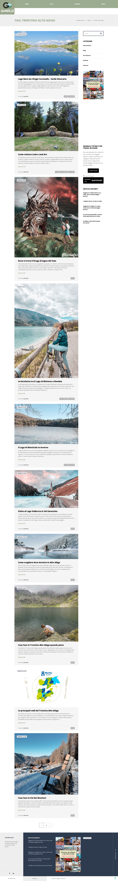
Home (27, 4)
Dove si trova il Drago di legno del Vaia (37, 260)
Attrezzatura (87, 45)
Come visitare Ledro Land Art (32, 154)
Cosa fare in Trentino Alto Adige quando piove (41, 645)
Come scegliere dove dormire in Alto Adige (39, 562)
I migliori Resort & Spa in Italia (92, 201)
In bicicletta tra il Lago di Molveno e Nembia (40, 381)
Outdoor (71, 96)
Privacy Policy (88, 838)
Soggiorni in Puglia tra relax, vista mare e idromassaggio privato (92, 207)
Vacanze (77, 4)
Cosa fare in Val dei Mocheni (32, 798)
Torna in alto (115, 854)
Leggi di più (21, 91)
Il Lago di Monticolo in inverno (33, 447)
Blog (51, 4)
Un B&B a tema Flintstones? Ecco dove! (91, 222)
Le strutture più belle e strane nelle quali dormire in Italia (92, 215)
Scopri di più (93, 170)
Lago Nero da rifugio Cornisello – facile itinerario (42, 79)
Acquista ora (88, 180)
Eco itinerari (63, 172)
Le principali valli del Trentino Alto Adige (38, 710)
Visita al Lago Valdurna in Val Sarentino (37, 511)
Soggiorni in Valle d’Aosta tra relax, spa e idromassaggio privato (92, 194)
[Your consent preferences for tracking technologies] (115, 878)
